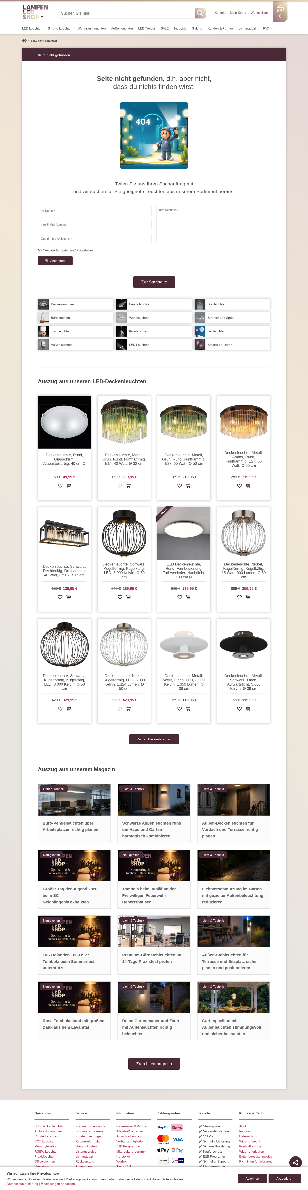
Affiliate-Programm (129, 1131)
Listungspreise (86, 1151)
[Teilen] (295, 1162)
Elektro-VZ (123, 1166)
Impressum (247, 1131)
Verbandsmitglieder (130, 1141)
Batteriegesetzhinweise (255, 1156)
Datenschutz (248, 1136)
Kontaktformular (250, 1146)
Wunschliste (259, 12)
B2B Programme (128, 1146)
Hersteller (123, 1156)
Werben (122, 1161)
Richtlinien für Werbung (256, 1161)
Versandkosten (86, 1146)
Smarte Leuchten (60, 28)
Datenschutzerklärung (22, 1183)
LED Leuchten (32, 28)
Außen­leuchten (122, 28)
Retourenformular (88, 1141)
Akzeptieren (284, 1178)
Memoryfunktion (45, 1146)
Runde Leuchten (46, 1136)
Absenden (57, 260)
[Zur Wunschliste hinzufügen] (60, 486)
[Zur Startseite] (24, 40)
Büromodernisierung (90, 1131)
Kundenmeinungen (89, 1136)
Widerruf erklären (251, 1151)
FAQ (266, 28)
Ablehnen (252, 1178)
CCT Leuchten (44, 1141)
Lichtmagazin (248, 28)
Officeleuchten (44, 1161)
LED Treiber (146, 28)
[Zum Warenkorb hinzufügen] (68, 486)
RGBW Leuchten (46, 1151)
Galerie (197, 28)
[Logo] (35, 19)
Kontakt (220, 12)
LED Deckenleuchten (49, 1126)
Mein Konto (238, 12)
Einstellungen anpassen (58, 1183)
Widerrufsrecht (249, 1141)
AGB (242, 1126)
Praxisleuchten (44, 1156)
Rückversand (85, 1161)
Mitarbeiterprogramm (131, 1151)
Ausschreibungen (128, 1136)
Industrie (180, 28)
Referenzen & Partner (131, 1126)
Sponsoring (84, 1166)
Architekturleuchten (48, 1131)
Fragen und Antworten (91, 1126)
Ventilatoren (42, 1166)
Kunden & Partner (220, 28)
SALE (165, 28)
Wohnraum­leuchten (92, 28)
